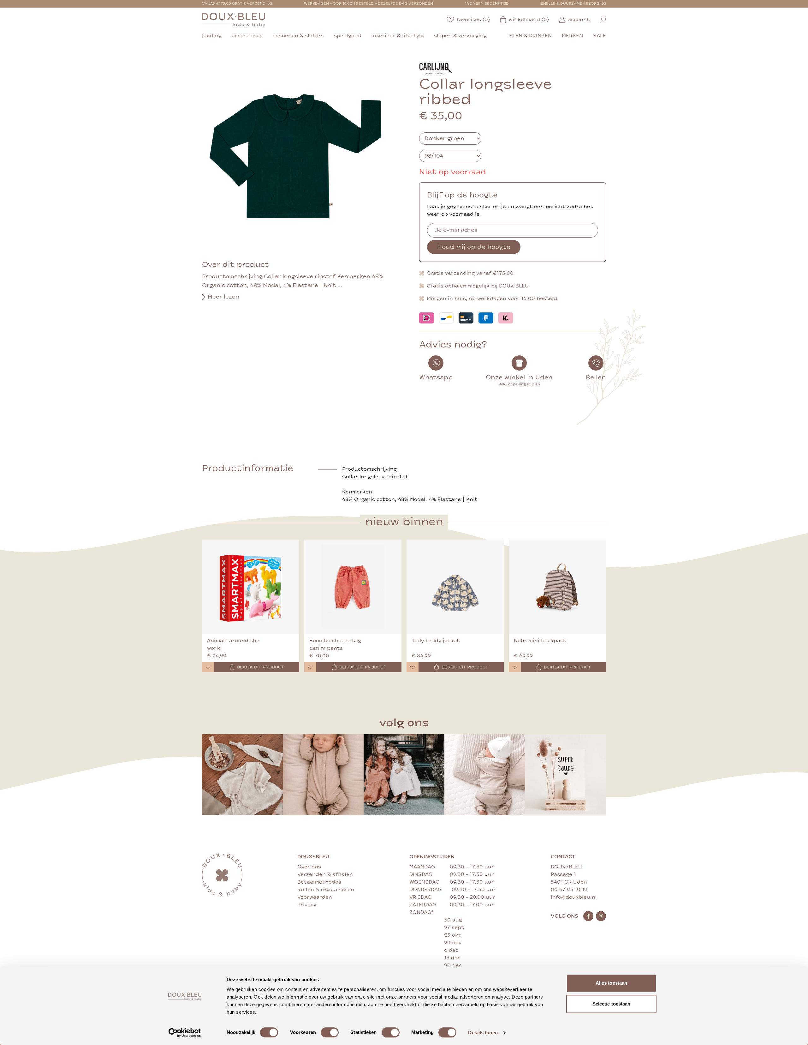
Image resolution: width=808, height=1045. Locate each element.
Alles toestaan (611, 983)
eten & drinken (530, 36)
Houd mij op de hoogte (473, 247)
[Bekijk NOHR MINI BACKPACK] (557, 587)
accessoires (247, 36)
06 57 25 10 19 (569, 889)
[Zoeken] (603, 20)
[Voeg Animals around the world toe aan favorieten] (208, 667)
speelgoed (347, 36)
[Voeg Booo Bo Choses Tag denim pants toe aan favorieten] (310, 667)
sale (599, 36)
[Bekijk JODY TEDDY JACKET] (455, 587)
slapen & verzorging (460, 36)
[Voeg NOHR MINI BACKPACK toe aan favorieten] (515, 667)
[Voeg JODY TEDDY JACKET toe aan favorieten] (413, 667)
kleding (212, 36)
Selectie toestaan (611, 1003)
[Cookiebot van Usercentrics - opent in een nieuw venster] (184, 1032)
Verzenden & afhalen (325, 874)
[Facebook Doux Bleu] (588, 916)
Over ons (309, 867)
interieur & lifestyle (397, 36)
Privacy (306, 905)
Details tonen (482, 1032)
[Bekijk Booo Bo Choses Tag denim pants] (352, 587)
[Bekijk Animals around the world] (250, 587)
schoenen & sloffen (298, 36)
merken (572, 36)
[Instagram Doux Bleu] (601, 916)
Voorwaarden (314, 897)
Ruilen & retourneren (325, 889)
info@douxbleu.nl (574, 897)
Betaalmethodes (319, 882)
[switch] (330, 1032)
